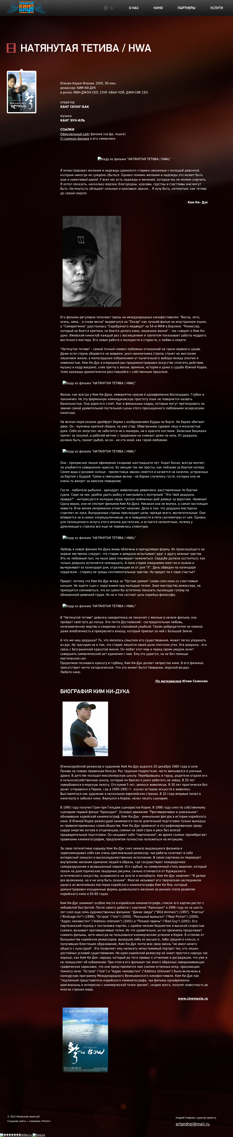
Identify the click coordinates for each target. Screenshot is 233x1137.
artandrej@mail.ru (193, 1124)
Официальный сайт (75, 134)
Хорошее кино (27, 8)
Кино (158, 8)
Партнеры (186, 8)
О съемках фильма (74, 138)
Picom (46, 1121)
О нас (134, 8)
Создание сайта (16, 1121)
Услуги (216, 8)
